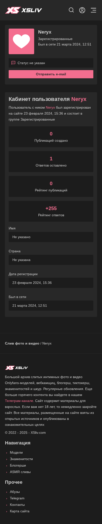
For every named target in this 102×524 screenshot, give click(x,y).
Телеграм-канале (19, 401)
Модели (16, 452)
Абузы (15, 492)
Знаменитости (21, 459)
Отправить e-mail (51, 74)
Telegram (17, 498)
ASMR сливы (20, 472)
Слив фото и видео (22, 343)
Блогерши (18, 465)
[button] (71, 10)
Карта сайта (19, 511)
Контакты (17, 505)
